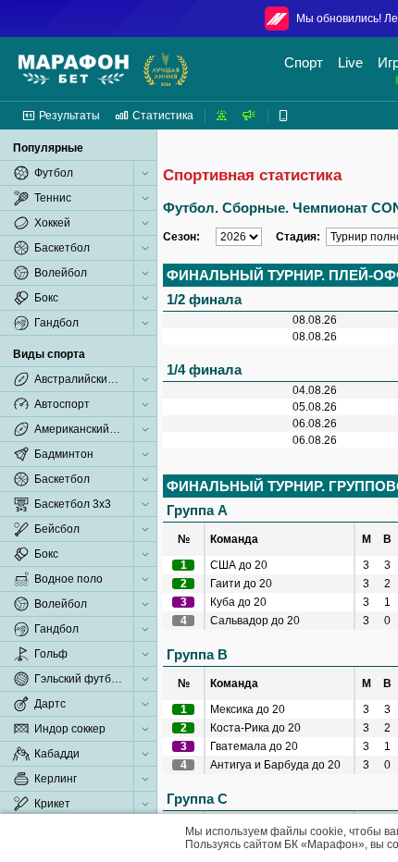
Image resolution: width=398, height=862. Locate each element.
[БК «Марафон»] (74, 69)
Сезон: (181, 236)
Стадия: (298, 236)
